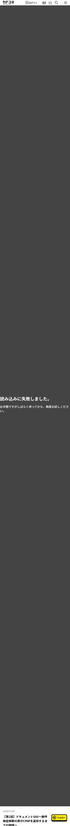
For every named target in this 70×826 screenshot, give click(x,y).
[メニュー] (65, 3)
